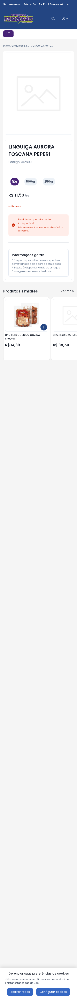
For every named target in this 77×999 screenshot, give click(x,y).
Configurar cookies (53, 992)
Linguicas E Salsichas (25, 45)
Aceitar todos (20, 992)
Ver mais (67, 291)
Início (6, 45)
